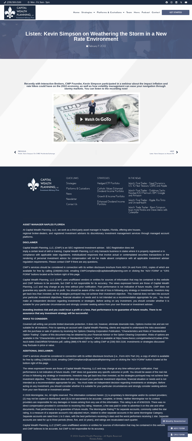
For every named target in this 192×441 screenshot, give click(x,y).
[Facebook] (167, 2)
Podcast (146, 12)
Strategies (87, 12)
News (137, 12)
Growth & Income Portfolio (110, 196)
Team (129, 12)
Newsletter (71, 199)
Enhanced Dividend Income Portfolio (111, 203)
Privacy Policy (96, 438)
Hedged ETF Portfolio (108, 183)
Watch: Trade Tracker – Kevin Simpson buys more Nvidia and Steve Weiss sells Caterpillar (148, 210)
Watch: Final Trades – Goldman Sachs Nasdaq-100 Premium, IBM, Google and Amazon (147, 193)
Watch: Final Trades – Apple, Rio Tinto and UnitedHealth (147, 201)
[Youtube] (186, 2)
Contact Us (71, 204)
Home (76, 12)
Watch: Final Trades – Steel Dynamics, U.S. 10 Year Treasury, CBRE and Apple (148, 184)
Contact (156, 12)
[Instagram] (171, 2)
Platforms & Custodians (109, 12)
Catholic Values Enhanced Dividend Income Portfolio (110, 189)
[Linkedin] (176, 2)
